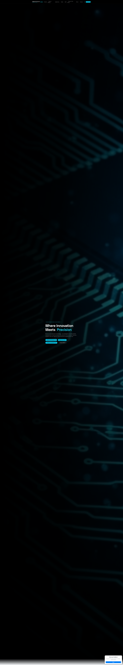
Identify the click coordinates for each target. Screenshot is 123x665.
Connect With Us (62, 342)
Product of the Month (51, 342)
